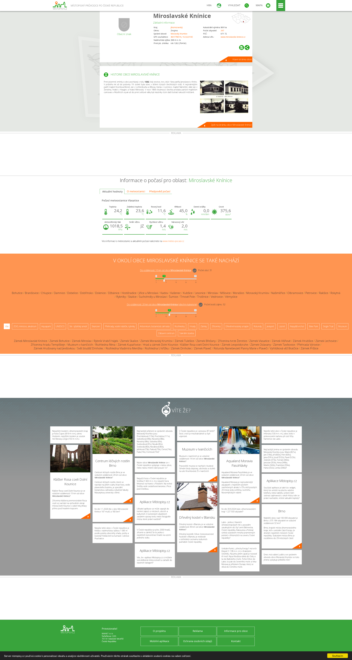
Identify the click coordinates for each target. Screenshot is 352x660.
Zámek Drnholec (181, 348)
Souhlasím (337, 655)
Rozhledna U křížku (157, 348)
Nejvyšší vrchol (297, 326)
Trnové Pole (187, 297)
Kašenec (175, 293)
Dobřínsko (86, 293)
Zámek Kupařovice (129, 344)
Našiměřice (278, 293)
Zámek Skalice (129, 341)
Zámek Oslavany (260, 344)
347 (222, 30)
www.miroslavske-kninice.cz (233, 37)
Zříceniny (216, 326)
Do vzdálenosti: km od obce (165, 270)
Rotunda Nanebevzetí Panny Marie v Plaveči (241, 348)
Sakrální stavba (186, 333)
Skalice (132, 297)
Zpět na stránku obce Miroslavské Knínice (231, 124)
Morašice (238, 293)
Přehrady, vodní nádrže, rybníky (120, 326)
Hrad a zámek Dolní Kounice (160, 344)
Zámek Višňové (281, 341)
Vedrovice (217, 297)
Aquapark (46, 326)
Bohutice (17, 293)
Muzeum (342, 326)
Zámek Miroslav (81, 341)
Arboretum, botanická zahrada (155, 326)
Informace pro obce (236, 631)
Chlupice (46, 293)
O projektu (159, 631)
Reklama (198, 631)
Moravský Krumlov (179, 33)
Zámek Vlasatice (259, 341)
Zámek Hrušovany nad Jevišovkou (54, 348)
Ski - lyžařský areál (78, 326)
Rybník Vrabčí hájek (106, 341)
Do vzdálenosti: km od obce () (162, 304)
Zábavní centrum (166, 333)
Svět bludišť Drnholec (90, 348)
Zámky (203, 326)
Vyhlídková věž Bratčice (284, 348)
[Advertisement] (176, 155)
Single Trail (328, 326)
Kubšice (188, 293)
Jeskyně (270, 326)
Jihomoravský (177, 27)
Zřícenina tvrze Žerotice (232, 341)
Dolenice (100, 293)
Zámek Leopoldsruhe (235, 344)
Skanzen (96, 326)
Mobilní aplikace (159, 641)
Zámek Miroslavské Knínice (30, 341)
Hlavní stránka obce (242, 59)
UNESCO (60, 326)
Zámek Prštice (309, 348)
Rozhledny (179, 326)
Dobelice (72, 293)
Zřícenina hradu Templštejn (48, 344)
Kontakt (236, 641)
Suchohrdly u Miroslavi (153, 297)
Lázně (282, 326)
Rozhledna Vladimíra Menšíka (124, 348)
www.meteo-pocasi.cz (173, 241)
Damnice (59, 293)
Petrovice (311, 293)
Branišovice (32, 293)
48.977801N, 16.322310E (182, 37)
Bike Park (313, 326)
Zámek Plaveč (202, 348)
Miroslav (213, 293)
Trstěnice (202, 297)
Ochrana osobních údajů (197, 641)
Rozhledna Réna (105, 344)
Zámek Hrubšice (303, 341)
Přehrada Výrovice (308, 344)
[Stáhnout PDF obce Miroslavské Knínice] (241, 47)
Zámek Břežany (206, 341)
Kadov (164, 293)
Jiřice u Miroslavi (148, 293)
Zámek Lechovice (326, 341)
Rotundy (258, 326)
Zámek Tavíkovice (284, 344)
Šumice (173, 297)
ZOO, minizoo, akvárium (24, 326)
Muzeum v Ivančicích (80, 344)
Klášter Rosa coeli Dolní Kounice (199, 344)
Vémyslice (231, 297)
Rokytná (335, 293)
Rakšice (323, 293)
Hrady (193, 326)
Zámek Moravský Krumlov (156, 341)
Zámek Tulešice (184, 341)
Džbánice (113, 293)
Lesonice (200, 293)
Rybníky (121, 297)
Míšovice (225, 293)
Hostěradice (129, 293)
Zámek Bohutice (60, 341)
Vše (7, 326)
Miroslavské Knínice (182, 16)
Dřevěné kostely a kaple (237, 326)
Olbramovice (295, 293)
